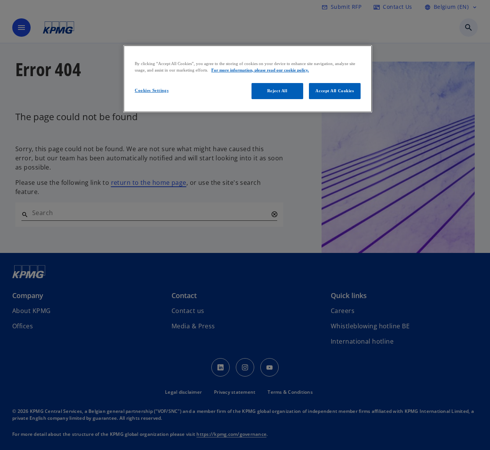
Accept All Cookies (334, 90)
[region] (247, 78)
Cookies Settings (151, 90)
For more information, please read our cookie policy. (260, 70)
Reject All (277, 90)
